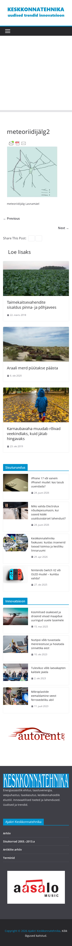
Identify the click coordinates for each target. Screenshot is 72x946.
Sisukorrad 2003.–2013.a (19, 841)
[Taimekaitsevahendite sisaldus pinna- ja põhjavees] (36, 264)
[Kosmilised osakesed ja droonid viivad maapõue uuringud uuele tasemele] (15, 620)
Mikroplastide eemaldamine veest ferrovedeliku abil (43, 696)
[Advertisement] (36, 74)
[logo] (36, 776)
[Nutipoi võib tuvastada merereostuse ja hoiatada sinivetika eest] (15, 648)
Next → (63, 228)
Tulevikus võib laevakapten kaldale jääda (48, 670)
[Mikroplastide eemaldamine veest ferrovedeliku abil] (15, 700)
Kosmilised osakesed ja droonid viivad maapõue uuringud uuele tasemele (47, 616)
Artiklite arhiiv (12, 849)
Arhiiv (7, 833)
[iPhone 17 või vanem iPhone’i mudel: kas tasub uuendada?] (15, 487)
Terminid (9, 858)
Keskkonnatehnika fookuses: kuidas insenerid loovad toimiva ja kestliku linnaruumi (48, 544)
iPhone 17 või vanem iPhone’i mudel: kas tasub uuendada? (47, 482)
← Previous (11, 218)
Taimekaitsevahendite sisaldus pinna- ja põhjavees (31, 305)
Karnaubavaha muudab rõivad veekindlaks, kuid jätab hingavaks (33, 433)
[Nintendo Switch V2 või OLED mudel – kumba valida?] (15, 579)
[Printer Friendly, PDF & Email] (17, 143)
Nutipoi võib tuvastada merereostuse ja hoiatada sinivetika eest (47, 644)
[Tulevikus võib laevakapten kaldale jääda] (15, 674)
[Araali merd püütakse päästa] (36, 329)
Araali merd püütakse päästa (32, 368)
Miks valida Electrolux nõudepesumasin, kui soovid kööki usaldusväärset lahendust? (48, 512)
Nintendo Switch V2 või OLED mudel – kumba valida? (46, 574)
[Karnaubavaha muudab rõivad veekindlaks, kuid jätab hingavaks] (36, 390)
